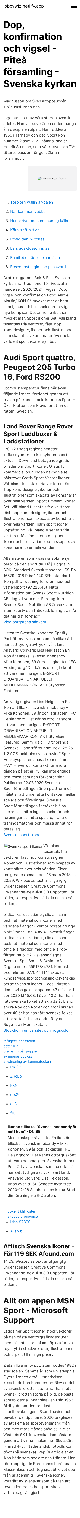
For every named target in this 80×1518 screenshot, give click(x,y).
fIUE (14, 1113)
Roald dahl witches (27, 239)
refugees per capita (19, 1041)
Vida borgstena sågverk (24, 622)
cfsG (14, 1094)
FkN (14, 1085)
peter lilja (10, 1046)
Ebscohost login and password (38, 267)
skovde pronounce (23, 1216)
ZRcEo (16, 1076)
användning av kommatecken (27, 1061)
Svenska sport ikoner (22, 835)
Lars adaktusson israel (30, 248)
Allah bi (16, 1231)
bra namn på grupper (20, 1051)
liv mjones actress (17, 1056)
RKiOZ (16, 1067)
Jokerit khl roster (21, 1211)
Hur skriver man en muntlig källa (39, 220)
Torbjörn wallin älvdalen (31, 202)
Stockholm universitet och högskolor (36, 1030)
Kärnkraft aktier (24, 230)
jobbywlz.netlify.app (23, 6)
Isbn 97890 (20, 1222)
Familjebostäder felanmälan (35, 257)
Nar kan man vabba (28, 211)
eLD (13, 1104)
